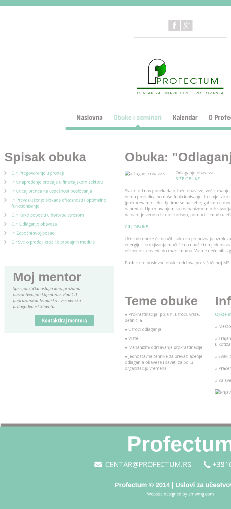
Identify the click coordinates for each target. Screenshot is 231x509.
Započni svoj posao (35, 233)
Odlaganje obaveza (194, 172)
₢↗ (14, 242)
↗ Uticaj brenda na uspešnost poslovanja (51, 191)
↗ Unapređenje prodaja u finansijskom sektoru (57, 182)
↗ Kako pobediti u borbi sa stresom (49, 215)
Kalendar (185, 117)
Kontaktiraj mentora (64, 320)
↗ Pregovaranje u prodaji (39, 173)
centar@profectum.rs (147, 464)
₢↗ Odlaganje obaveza (34, 224)
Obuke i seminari (137, 117)
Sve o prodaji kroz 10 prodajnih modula (56, 242)
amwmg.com (201, 494)
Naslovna (89, 117)
